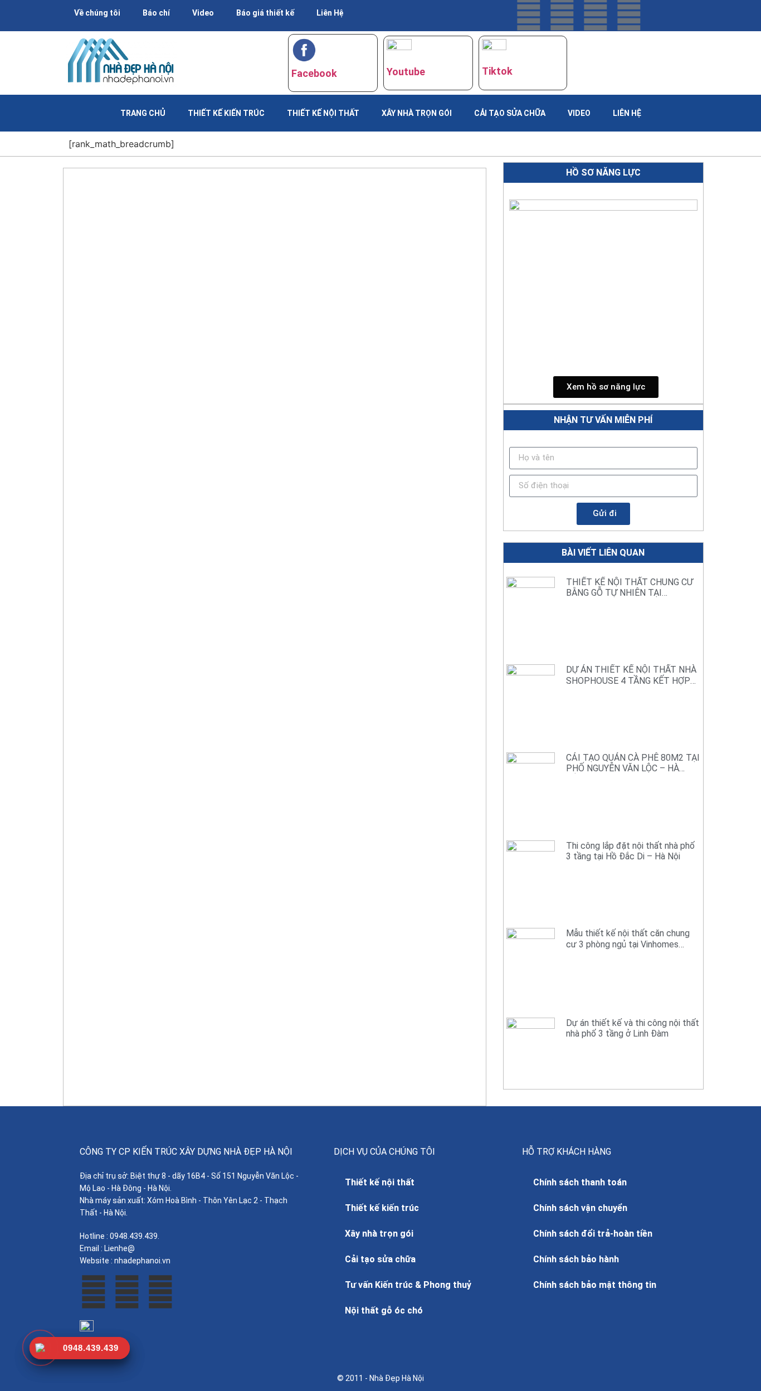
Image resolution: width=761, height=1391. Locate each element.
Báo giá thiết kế (265, 12)
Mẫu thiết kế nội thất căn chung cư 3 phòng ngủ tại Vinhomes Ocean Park (628, 944)
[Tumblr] (595, 14)
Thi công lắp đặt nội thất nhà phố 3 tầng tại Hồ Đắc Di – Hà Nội (630, 851)
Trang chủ (142, 113)
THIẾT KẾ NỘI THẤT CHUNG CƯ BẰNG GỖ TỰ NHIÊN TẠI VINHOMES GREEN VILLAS (629, 593)
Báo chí (156, 12)
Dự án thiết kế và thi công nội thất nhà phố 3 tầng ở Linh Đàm (632, 1028)
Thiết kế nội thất (323, 113)
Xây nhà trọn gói (417, 113)
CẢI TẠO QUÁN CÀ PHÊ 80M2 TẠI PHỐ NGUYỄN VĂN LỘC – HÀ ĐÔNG (633, 768)
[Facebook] (529, 14)
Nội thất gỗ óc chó (384, 1310)
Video (203, 12)
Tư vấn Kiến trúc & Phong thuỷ (408, 1285)
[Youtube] (562, 14)
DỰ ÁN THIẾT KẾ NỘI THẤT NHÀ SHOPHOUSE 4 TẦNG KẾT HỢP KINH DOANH (631, 680)
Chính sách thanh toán (580, 1182)
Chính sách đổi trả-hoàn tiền (592, 1233)
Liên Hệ (330, 12)
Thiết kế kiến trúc (226, 113)
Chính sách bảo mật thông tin (594, 1285)
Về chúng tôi (97, 12)
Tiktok (497, 71)
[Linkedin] (629, 14)
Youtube (406, 71)
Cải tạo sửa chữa (509, 113)
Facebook (314, 73)
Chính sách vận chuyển (580, 1208)
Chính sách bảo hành (576, 1259)
